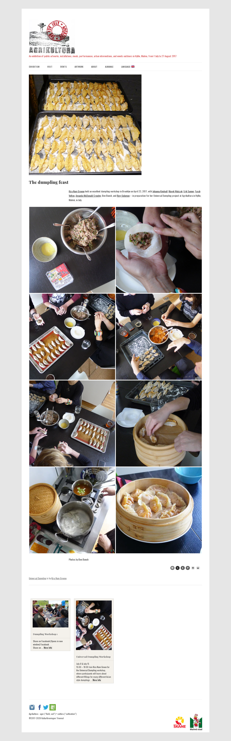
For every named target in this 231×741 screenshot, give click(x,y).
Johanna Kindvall (159, 191)
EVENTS (63, 66)
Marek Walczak (175, 191)
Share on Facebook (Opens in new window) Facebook (48, 643)
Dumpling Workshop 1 (45, 634)
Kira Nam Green (100, 666)
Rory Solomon (123, 195)
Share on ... (38, 647)
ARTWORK (79, 66)
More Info (48, 647)
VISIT (49, 66)
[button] (72, 249)
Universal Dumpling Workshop (93, 656)
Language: (126, 66)
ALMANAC (109, 66)
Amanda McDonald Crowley (88, 195)
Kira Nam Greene (76, 191)
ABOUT (94, 66)
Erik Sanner (189, 191)
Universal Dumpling (37, 578)
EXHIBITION (34, 66)
